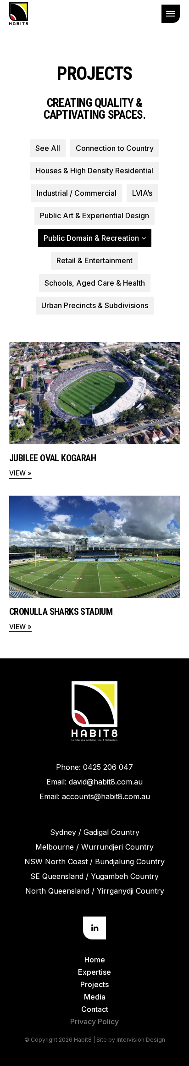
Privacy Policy (94, 1021)
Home (94, 959)
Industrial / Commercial (77, 193)
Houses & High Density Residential (94, 170)
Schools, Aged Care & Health (94, 282)
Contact (94, 1009)
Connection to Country (115, 148)
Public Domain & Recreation (91, 238)
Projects (94, 984)
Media (95, 996)
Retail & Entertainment (94, 260)
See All (47, 148)
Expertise (94, 972)
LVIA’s (142, 193)
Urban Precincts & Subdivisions (94, 305)
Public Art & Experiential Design (94, 215)
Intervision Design (141, 1039)
